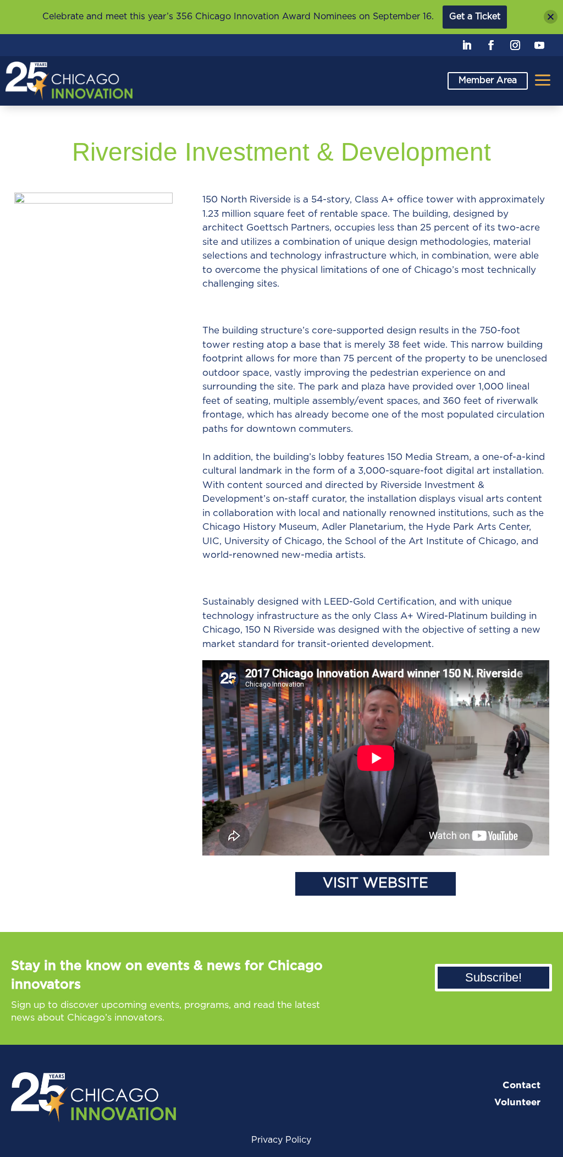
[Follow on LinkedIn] (467, 45)
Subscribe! (493, 977)
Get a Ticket (474, 16)
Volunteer (517, 1102)
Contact (521, 1085)
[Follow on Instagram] (515, 45)
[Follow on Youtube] (539, 45)
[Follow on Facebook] (491, 45)
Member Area (488, 80)
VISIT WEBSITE (375, 883)
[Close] (551, 17)
